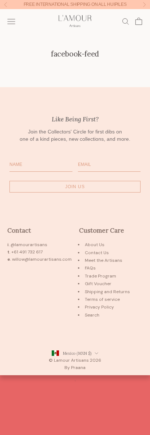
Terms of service (102, 299)
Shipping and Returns (107, 292)
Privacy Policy (99, 307)
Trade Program (100, 276)
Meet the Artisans (103, 260)
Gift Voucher (98, 284)
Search (92, 315)
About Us (94, 245)
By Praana (75, 367)
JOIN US (75, 186)
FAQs (90, 268)
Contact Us (97, 253)
